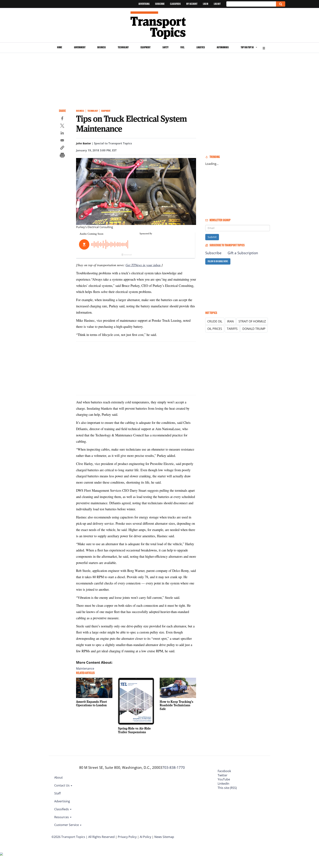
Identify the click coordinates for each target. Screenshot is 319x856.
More (264, 48)
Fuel (182, 47)
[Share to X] (62, 126)
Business (101, 47)
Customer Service (67, 825)
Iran (230, 321)
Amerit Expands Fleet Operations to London (91, 703)
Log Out (217, 4)
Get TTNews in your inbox (143, 265)
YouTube (224, 779)
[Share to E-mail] (62, 141)
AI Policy (145, 837)
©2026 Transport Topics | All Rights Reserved (83, 837)
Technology (123, 47)
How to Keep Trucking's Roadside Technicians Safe (176, 705)
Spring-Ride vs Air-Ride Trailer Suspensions (134, 730)
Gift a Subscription (243, 253)
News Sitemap (164, 837)
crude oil (214, 321)
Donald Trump (253, 329)
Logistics (200, 47)
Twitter (222, 775)
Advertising (144, 4)
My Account (191, 4)
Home (59, 47)
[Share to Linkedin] (62, 133)
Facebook (224, 771)
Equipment (145, 47)
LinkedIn (223, 784)
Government (79, 47)
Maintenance (85, 668)
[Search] (280, 4)
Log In (205, 4)
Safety (165, 47)
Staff (57, 793)
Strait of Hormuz (252, 321)
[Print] (62, 155)
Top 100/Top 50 (247, 47)
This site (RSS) (227, 788)
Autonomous (223, 47)
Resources (62, 817)
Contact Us (62, 785)
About (58, 777)
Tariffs (232, 329)
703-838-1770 (173, 767)
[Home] (160, 25)
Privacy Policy (127, 837)
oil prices (214, 329)
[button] (62, 148)
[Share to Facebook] (62, 119)
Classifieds (175, 4)
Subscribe (159, 4)
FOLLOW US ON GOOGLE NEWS (218, 261)
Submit (212, 237)
